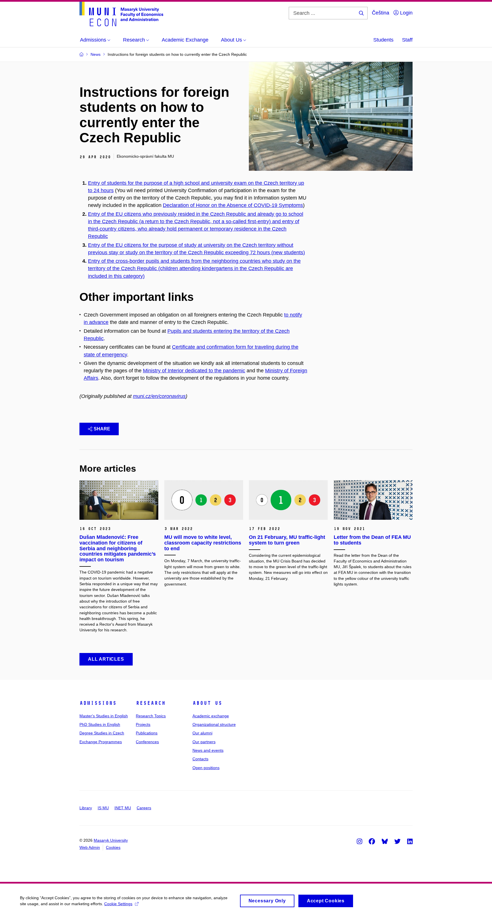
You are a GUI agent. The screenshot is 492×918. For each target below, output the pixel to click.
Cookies (113, 847)
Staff (407, 40)
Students (383, 40)
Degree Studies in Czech (101, 733)
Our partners (204, 742)
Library (85, 808)
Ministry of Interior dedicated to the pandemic (194, 370)
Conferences (147, 742)
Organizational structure (214, 724)
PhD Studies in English (99, 724)
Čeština (380, 13)
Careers (144, 808)
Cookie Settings (118, 903)
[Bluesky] (385, 841)
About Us (207, 703)
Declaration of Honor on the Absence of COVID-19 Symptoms (233, 205)
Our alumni (202, 733)
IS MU (103, 808)
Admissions (97, 703)
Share (102, 428)
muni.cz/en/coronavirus (159, 396)
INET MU (122, 808)
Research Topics (151, 716)
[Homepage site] (121, 14)
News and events (208, 750)
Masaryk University (111, 840)
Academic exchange (210, 716)
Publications (146, 733)
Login (406, 13)
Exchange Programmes (100, 742)
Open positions (206, 767)
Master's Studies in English (103, 716)
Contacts (200, 759)
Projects (143, 724)
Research (150, 703)
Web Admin (89, 847)
